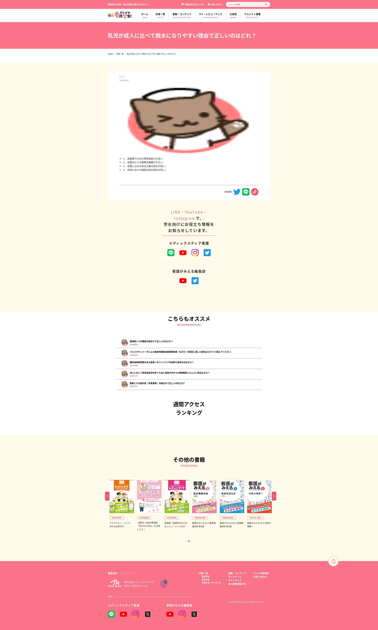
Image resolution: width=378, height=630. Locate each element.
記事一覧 (119, 54)
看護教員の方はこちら (194, 4)
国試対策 (205, 576)
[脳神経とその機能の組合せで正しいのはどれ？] (124, 345)
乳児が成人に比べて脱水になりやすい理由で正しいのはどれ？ (151, 54)
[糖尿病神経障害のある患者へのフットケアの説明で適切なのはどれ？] (124, 366)
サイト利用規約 (261, 573)
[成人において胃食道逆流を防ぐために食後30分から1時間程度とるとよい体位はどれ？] (124, 376)
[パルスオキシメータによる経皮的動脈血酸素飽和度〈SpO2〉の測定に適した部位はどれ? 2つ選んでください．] (124, 355)
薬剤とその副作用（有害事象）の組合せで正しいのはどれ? (157, 383)
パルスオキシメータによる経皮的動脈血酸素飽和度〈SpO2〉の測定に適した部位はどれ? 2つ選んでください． (181, 351)
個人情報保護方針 (237, 583)
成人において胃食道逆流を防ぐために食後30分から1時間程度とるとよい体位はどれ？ (170, 372)
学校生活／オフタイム (211, 582)
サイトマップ (235, 580)
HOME (110, 54)
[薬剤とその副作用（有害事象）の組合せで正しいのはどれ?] (124, 387)
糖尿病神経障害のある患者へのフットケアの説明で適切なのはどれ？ (162, 362)
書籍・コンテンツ (237, 573)
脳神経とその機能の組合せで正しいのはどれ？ (151, 341)
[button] (186, 541)
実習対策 (205, 579)
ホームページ (235, 576)
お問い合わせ (216, 4)
